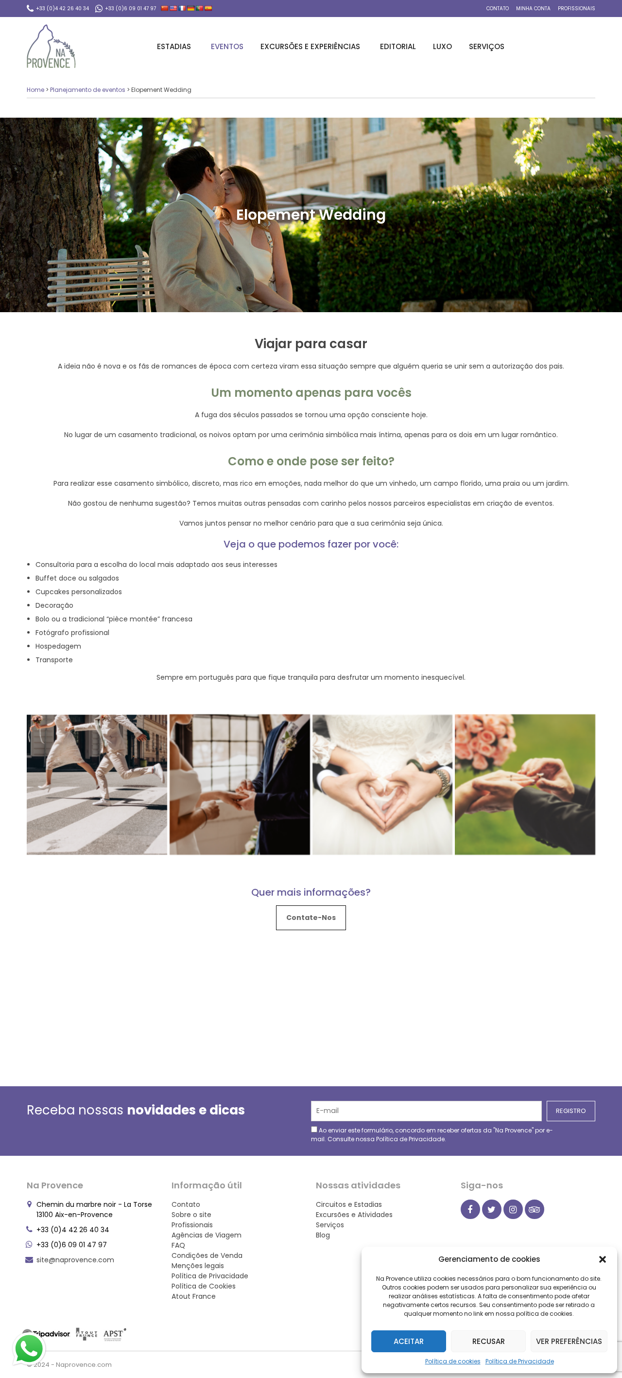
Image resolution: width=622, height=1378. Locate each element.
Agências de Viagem (207, 1235)
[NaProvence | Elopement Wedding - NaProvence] (51, 46)
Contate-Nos (311, 917)
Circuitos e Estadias (349, 1204)
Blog (323, 1235)
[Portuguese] (200, 8)
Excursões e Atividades (354, 1214)
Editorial (398, 46)
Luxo (442, 46)
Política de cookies (453, 1361)
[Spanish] (208, 8)
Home (35, 90)
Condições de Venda (207, 1255)
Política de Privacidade (519, 1361)
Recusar (488, 1341)
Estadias (174, 46)
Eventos (227, 46)
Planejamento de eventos (87, 90)
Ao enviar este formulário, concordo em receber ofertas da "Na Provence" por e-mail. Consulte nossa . (432, 1134)
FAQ (178, 1245)
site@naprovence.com (75, 1260)
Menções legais (198, 1266)
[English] (173, 8)
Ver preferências (569, 1341)
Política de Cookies (204, 1286)
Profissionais (576, 8)
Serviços (486, 46)
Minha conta (533, 8)
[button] (602, 1259)
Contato (497, 8)
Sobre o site (191, 1214)
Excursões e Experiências (310, 46)
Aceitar (409, 1341)
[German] (191, 8)
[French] (182, 8)
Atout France (194, 1296)
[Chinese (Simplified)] (165, 8)
